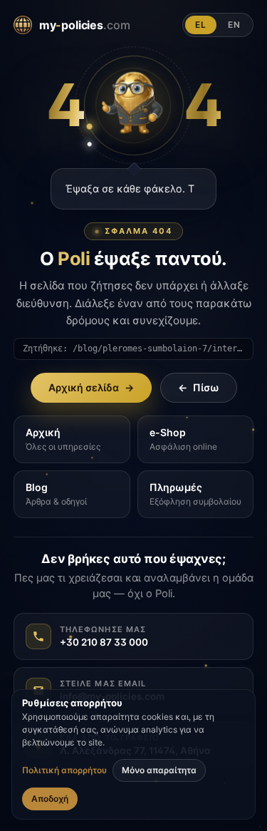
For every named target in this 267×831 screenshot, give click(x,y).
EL (200, 24)
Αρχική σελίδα (91, 387)
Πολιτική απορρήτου (64, 770)
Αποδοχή (49, 798)
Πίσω (198, 387)
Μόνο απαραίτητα (159, 770)
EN (234, 24)
